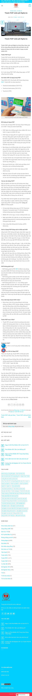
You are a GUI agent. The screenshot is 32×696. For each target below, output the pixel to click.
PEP (17, 269)
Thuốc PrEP (4, 561)
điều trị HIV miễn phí (20, 515)
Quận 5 (16, 483)
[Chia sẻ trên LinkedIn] (23, 404)
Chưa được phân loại (7, 526)
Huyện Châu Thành (25, 476)
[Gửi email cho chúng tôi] (11, 613)
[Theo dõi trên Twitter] (8, 613)
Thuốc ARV (4, 555)
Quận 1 (27, 481)
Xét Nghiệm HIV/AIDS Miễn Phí (8, 508)
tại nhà (13, 503)
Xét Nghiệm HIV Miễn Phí (22, 508)
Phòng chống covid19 (7, 537)
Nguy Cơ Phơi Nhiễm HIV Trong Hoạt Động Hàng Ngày (17, 454)
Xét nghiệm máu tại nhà (22, 510)
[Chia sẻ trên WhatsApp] (9, 404)
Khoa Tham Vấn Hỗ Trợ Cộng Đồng (9, 481)
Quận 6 (21, 483)
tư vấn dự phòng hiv (22, 500)
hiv (23, 17)
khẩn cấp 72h (21, 481)
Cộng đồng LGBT (6, 528)
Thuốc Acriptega (15, 491)
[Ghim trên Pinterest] (20, 404)
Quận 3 (7, 483)
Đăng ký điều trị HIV (17, 513)
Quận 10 (3, 486)
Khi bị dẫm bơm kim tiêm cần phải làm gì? (16, 459)
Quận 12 (8, 486)
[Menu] (2, 5)
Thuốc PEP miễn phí (13, 493)
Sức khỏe (3, 543)
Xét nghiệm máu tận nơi (7, 513)
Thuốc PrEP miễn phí (18, 411)
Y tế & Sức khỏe (5, 575)
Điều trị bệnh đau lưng (7, 688)
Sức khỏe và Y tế (5, 549)
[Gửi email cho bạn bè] (17, 404)
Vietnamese (21, 694)
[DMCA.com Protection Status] (6, 684)
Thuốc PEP (4, 558)
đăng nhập (11, 426)
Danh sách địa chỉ (20, 473)
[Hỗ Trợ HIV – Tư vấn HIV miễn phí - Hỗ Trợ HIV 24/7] (16, 5)
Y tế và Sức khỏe (5, 578)
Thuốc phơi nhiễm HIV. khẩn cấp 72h (10, 496)
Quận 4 (12, 483)
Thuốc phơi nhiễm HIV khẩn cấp (9, 498)
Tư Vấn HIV (19, 10)
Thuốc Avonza (5, 493)
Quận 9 (26, 483)
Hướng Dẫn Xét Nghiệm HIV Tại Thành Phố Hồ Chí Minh (18, 463)
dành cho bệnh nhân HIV (7, 476)
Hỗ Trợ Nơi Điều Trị (6, 534)
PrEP (2, 82)
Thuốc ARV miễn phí (24, 491)
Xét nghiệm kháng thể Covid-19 (8, 510)
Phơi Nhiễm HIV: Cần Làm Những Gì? (15, 449)
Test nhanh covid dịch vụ (7, 488)
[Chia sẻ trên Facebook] (11, 404)
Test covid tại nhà (16, 486)
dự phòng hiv (16, 476)
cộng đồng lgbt (11, 473)
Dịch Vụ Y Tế (4, 531)
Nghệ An (12, 411)
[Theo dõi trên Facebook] (2, 613)
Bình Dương (4, 473)
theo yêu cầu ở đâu (6, 491)
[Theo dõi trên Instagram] (5, 613)
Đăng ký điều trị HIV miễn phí (8, 515)
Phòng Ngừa (13, 10)
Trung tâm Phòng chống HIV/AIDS (9, 500)
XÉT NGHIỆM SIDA (20, 503)
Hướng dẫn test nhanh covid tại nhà (9, 478)
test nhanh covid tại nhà (19, 488)
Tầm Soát (4, 552)
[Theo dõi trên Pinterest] (14, 613)
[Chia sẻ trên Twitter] (14, 404)
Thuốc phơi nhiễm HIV (24, 493)
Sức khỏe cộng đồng (7, 546)
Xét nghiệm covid (5, 505)
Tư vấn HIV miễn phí (6, 503)
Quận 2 (3, 483)
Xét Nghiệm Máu (5, 570)
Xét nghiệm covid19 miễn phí (17, 505)
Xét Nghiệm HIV (5, 567)
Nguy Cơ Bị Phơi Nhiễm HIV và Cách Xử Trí (17, 445)
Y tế (2, 573)
